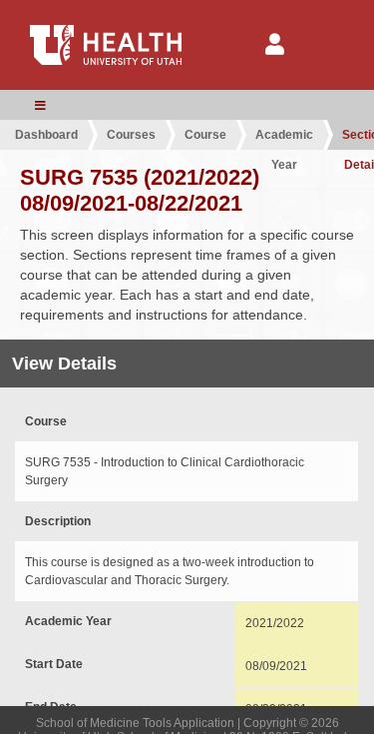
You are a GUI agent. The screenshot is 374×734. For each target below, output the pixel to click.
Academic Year (284, 139)
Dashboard (46, 135)
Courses (131, 135)
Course (205, 135)
